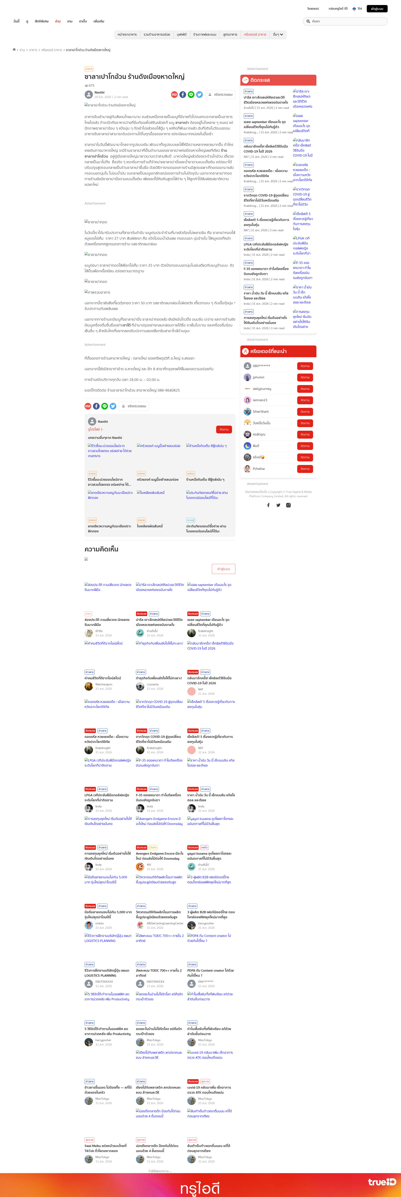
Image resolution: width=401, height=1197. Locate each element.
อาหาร (33, 50)
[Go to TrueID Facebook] (268, 507)
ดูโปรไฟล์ (94, 429)
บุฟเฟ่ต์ (182, 34)
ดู (27, 21)
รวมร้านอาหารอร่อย (157, 34)
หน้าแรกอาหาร (127, 34)
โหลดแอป (313, 8)
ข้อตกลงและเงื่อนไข (256, 492)
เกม (69, 21)
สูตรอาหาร (230, 34)
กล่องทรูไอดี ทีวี (338, 8)
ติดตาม (224, 429)
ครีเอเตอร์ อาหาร (255, 34)
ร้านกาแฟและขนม (204, 34)
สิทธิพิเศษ (41, 21)
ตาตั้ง (83, 21)
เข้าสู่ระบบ (377, 8)
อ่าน (58, 21)
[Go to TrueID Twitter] (278, 507)
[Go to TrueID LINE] (288, 507)
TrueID (25, 8)
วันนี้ (16, 21)
